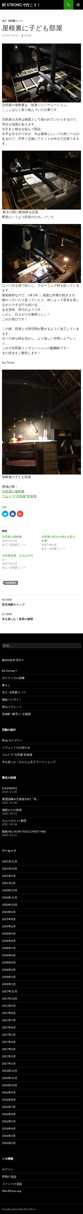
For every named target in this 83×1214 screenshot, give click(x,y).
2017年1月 (9, 1063)
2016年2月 (9, 1143)
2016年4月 (9, 1128)
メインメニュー (78, 5)
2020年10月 (9, 904)
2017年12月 (9, 991)
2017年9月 (9, 1005)
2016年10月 (9, 1085)
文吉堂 (27, 35)
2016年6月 (9, 1114)
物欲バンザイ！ (12, 699)
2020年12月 (9, 890)
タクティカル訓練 (13, 678)
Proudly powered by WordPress (19, 1209)
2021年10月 (9, 868)
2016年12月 (9, 1070)
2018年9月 (9, 933)
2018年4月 (9, 962)
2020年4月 (9, 912)
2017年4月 (9, 1042)
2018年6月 (9, 955)
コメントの (12, 1183)
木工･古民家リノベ (12, 20)
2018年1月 (9, 984)
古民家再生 (11, 582)
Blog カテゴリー (12, 740)
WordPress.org (11, 1191)
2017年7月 (9, 1020)
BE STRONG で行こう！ (21, 5)
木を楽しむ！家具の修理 (17, 617)
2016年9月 (9, 1092)
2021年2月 (9, 883)
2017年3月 (9, 1049)
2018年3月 (9, 969)
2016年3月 (9, 1135)
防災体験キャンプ (13, 602)
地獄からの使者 (12, 809)
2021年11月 (9, 861)
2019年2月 (9, 926)
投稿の (9, 1176)
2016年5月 (9, 1121)
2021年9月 (9, 875)
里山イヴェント (12, 706)
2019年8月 (9, 919)
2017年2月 (9, 1056)
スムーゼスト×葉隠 (14, 820)
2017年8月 (9, 1013)
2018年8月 (9, 940)
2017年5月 (9, 1034)
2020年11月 (9, 897)
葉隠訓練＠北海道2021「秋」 (20, 799)
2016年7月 (9, 1107)
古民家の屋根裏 (13, 491)
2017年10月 (9, 998)
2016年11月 (9, 1078)
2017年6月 (9, 1027)
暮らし (6, 685)
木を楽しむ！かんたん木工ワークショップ (29, 762)
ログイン (7, 1169)
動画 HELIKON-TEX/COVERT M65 (24, 831)
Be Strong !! (9, 670)
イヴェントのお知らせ (16, 747)
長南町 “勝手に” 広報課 (16, 714)
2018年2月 (9, 977)
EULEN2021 (9, 788)
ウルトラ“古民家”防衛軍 (19, 496)
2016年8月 (9, 1099)
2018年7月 (9, 948)
